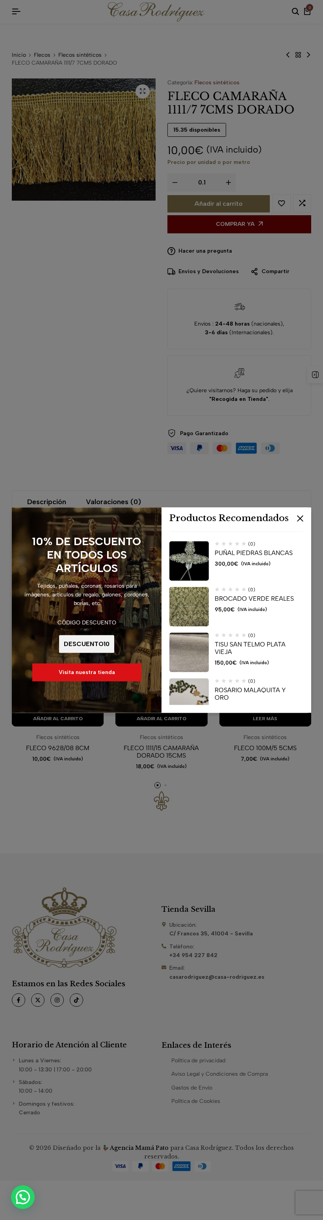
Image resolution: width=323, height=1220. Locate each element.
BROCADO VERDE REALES (254, 598)
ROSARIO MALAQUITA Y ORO (250, 693)
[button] (23, 1197)
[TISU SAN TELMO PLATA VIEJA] (189, 652)
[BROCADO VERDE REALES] (189, 606)
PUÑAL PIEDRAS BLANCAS (254, 553)
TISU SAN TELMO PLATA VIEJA (250, 648)
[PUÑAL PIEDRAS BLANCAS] (189, 561)
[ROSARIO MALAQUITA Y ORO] (189, 698)
